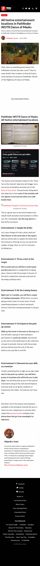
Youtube (21, 492)
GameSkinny (20, 534)
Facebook (21, 484)
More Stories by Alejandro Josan (16, 465)
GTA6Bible (25, 540)
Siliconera (28, 528)
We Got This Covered (15, 531)
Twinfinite (22, 524)
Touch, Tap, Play (21, 537)
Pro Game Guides (12, 524)
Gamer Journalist (8, 534)
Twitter (21, 488)
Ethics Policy (20, 504)
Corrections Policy (20, 500)
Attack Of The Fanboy (15, 528)
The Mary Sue (9, 537)
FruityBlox (31, 537)
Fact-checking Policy (20, 508)
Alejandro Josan (12, 38)
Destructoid (28, 531)
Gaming (4, 15)
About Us (20, 496)
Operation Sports (31, 534)
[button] (36, 8)
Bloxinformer (15, 540)
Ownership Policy (20, 512)
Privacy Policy (20, 516)
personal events (16, 413)
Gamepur (31, 524)
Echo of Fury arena (8, 190)
